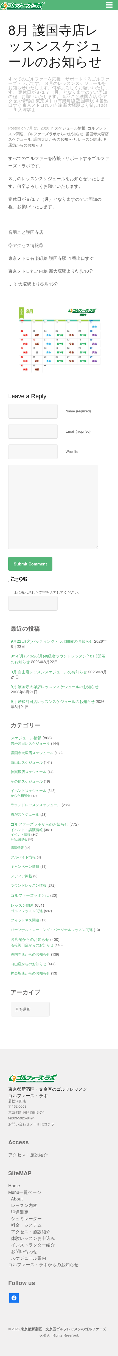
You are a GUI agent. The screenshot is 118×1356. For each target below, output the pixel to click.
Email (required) (78, 431)
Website (72, 451)
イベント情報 (20, 834)
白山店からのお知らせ (28, 963)
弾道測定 (20, 1212)
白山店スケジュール (27, 762)
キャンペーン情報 (25, 866)
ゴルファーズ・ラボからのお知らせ (43, 1264)
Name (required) (78, 410)
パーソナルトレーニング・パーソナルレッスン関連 (52, 929)
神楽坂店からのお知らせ (30, 973)
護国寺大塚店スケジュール (32, 752)
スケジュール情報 (70, 128)
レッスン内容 (24, 1205)
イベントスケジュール (28, 790)
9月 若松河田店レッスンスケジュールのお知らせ (53, 701)
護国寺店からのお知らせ (54, 139)
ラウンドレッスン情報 (28, 885)
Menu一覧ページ (24, 1192)
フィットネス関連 (25, 920)
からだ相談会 (20, 795)
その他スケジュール (27, 781)
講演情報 (17, 847)
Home (14, 1185)
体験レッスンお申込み (33, 1238)
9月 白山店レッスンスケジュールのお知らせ (49, 671)
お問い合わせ (24, 1251)
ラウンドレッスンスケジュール (36, 804)
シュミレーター (26, 1218)
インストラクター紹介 (33, 1245)
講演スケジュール (25, 814)
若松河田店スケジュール (30, 743)
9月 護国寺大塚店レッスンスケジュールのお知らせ (55, 686)
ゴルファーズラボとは (30, 895)
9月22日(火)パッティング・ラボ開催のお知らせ (52, 641)
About (17, 1199)
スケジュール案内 (28, 1258)
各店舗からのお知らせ (30, 939)
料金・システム (26, 1225)
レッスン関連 (89, 139)
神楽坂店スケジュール (28, 771)
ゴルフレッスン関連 (27, 910)
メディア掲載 (21, 875)
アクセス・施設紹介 (28, 1154)
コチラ (49, 1124)
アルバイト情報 (23, 857)
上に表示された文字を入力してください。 (48, 592)
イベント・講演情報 (27, 829)
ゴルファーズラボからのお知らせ (54, 133)
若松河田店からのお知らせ (32, 944)
